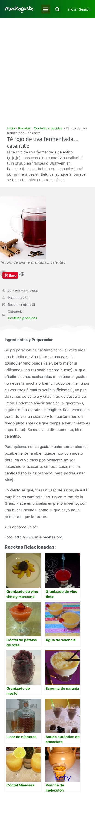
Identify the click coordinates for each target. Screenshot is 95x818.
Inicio (11, 128)
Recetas (24, 128)
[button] (45, 9)
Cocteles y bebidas (48, 128)
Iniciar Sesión (78, 9)
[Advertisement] (47, 68)
